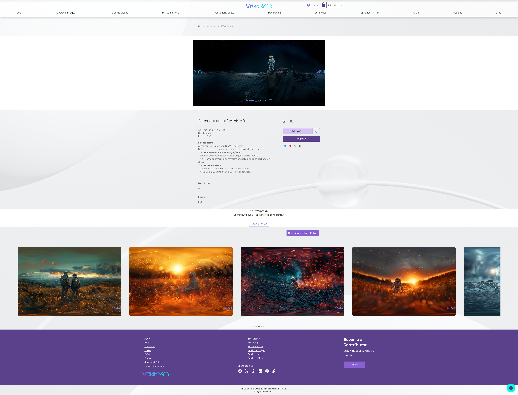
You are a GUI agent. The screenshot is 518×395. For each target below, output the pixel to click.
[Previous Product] (13, 281)
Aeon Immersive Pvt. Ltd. (275, 388)
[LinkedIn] (260, 371)
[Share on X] (300, 146)
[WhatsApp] (253, 371)
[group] (259, 286)
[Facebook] (240, 371)
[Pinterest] (267, 371)
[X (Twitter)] (246, 371)
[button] (323, 4)
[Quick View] (69, 281)
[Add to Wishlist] (317, 131)
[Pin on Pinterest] (289, 146)
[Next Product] (504, 281)
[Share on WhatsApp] (295, 146)
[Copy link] (273, 371)
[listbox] (335, 5)
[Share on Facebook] (284, 146)
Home (201, 26)
